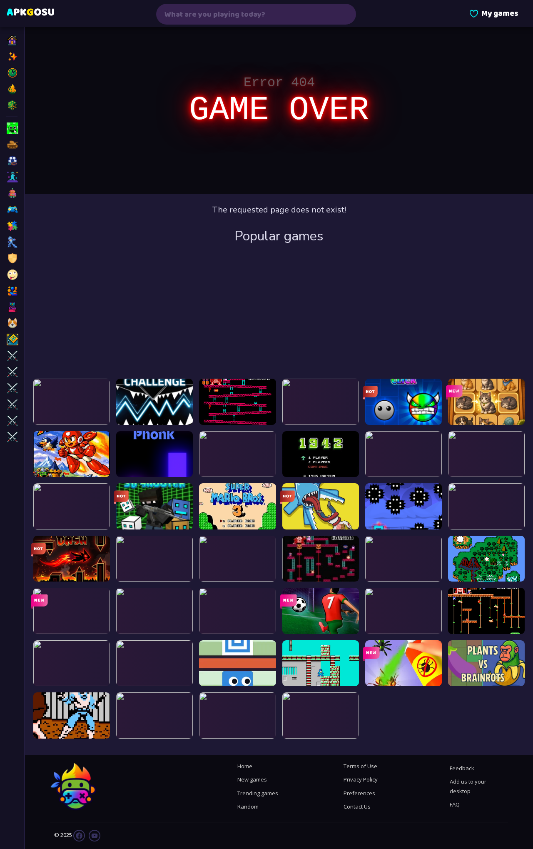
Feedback (462, 768)
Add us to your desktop (468, 786)
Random (248, 806)
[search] (344, 14)
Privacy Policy (361, 779)
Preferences (359, 793)
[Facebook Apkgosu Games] (79, 835)
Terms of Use (360, 766)
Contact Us (357, 806)
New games (252, 779)
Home (244, 766)
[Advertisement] (279, 312)
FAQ (455, 804)
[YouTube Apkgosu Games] (94, 835)
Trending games (257, 793)
